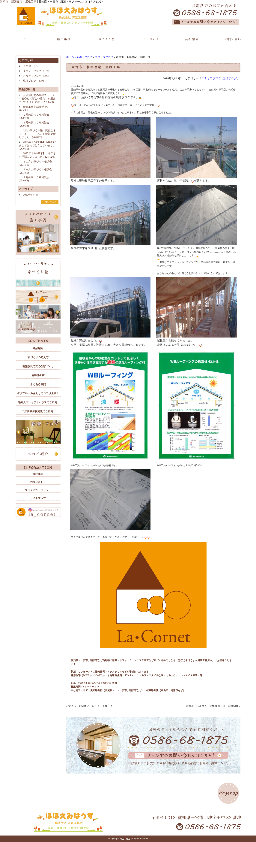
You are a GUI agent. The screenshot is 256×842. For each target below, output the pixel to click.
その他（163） (31, 66)
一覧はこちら (50, 202)
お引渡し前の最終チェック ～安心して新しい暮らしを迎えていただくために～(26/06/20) (37, 98)
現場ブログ (230, 78)
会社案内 (38, 474)
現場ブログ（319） (34, 80)
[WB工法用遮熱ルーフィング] (110, 460)
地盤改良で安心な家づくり (38, 366)
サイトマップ (38, 498)
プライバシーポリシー (38, 490)
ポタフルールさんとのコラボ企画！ (38, 393)
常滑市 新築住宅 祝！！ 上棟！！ (90, 706)
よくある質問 (38, 384)
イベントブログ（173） (37, 71)
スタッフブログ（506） (37, 75)
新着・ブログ (84, 57)
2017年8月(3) (30, 194)
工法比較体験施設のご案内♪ (38, 411)
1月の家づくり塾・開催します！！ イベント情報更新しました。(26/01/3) (37, 134)
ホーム (70, 57)
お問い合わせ (38, 482)
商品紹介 (38, 348)
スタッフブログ (104, 57)
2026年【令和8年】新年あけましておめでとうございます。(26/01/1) (37, 145)
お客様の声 (38, 375)
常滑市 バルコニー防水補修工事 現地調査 (212, 706)
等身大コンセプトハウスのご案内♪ (38, 402)
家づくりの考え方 (38, 357)
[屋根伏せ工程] (196, 243)
